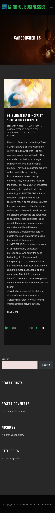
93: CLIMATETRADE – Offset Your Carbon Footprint (25, 118)
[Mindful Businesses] (23, 7)
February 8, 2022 (15, 126)
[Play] (6, 328)
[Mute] (37, 328)
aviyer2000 (34, 126)
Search (5, 358)
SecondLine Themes (42, 504)
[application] (27, 328)
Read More (12, 312)
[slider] (44, 330)
